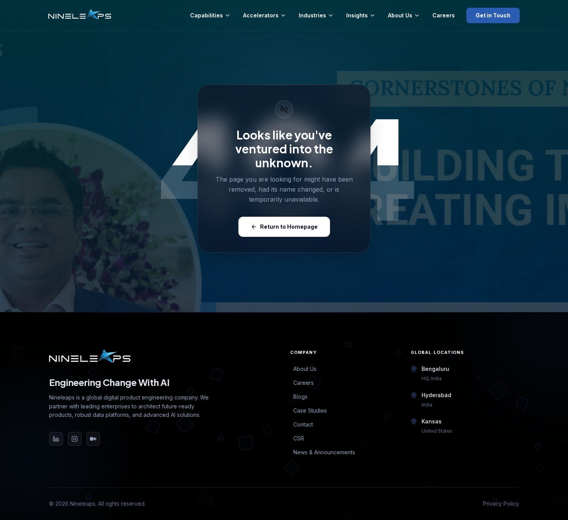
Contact (303, 424)
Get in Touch (493, 15)
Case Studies (310, 410)
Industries (312, 15)
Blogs (300, 396)
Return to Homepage (289, 226)
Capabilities (206, 15)
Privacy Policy (501, 503)
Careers (443, 15)
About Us (400, 15)
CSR (298, 438)
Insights (357, 15)
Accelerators (261, 15)
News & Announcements (324, 452)
